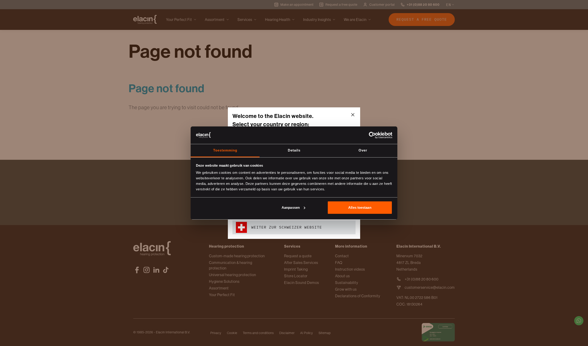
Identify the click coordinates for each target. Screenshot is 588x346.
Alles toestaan (359, 207)
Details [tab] (294, 150)
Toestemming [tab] (225, 150)
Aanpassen (291, 207)
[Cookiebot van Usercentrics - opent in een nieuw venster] (372, 135)
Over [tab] (363, 150)
